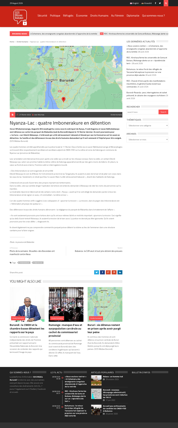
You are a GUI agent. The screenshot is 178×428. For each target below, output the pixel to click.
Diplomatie (133, 15)
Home (12, 41)
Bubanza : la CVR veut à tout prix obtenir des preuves (98, 251)
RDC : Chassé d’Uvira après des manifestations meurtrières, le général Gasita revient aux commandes (146, 83)
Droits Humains (99, 15)
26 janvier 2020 (112, 413)
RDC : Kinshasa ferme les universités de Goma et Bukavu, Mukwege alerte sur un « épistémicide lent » (147, 60)
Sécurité (42, 15)
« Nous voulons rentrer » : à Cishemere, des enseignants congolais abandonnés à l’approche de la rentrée (49, 33)
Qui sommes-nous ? (153, 15)
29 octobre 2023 (112, 379)
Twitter (160, 3)
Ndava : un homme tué (113, 376)
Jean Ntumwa (39, 114)
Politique (55, 15)
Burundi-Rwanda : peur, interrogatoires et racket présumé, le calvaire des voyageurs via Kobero (147, 94)
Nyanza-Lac (38, 263)
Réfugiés (68, 15)
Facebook (156, 3)
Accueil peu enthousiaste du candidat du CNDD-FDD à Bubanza (114, 408)
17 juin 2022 (110, 400)
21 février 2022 (25, 114)
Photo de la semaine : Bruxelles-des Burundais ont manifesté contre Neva (32, 252)
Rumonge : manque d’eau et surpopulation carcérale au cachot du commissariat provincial (65, 330)
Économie (81, 15)
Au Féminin (117, 15)
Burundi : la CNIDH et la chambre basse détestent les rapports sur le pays (27, 328)
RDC (98, 34)
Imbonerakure (24, 263)
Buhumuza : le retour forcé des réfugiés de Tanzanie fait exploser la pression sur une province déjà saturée (144, 72)
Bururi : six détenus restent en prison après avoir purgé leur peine (104, 328)
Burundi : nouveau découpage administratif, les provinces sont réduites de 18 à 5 (115, 394)
